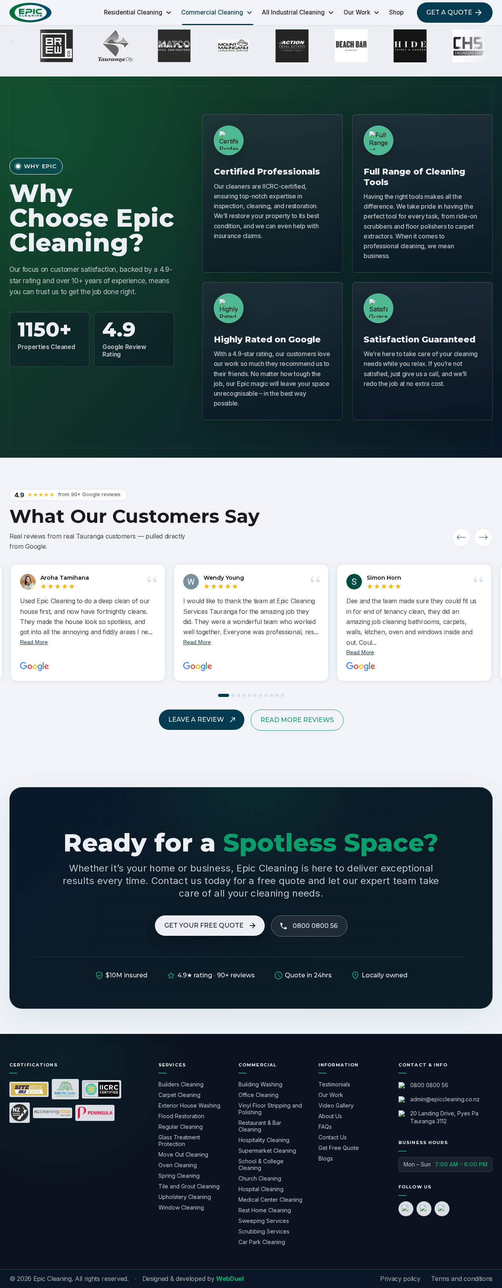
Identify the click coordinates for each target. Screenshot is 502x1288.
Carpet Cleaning (179, 1095)
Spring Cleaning (179, 1175)
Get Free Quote (338, 1147)
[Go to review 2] (233, 695)
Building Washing (260, 1084)
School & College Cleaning (261, 1164)
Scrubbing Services (263, 1231)
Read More (197, 642)
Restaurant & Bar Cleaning (259, 1126)
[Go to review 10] (276, 695)
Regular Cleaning (180, 1126)
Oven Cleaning (177, 1165)
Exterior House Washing (189, 1105)
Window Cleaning (181, 1207)
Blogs (325, 1158)
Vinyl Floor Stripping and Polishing (270, 1108)
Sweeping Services (263, 1220)
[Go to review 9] (271, 695)
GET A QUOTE (449, 12)
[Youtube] (442, 1208)
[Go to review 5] (249, 695)
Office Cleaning (258, 1095)
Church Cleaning (259, 1178)
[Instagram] (424, 1208)
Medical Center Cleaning (270, 1199)
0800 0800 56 (315, 926)
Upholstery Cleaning (184, 1196)
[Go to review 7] (260, 695)
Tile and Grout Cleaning (189, 1186)
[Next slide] (483, 537)
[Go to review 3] (238, 695)
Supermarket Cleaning (267, 1150)
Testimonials (334, 1084)
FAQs (325, 1126)
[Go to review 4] (244, 695)
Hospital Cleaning (261, 1189)
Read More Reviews (297, 720)
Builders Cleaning (181, 1084)
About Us (330, 1116)
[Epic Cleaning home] (30, 12)
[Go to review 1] (223, 695)
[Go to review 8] (265, 695)
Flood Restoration (181, 1116)
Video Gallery (336, 1105)
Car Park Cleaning (261, 1242)
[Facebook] (405, 1208)
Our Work (330, 1095)
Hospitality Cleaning (263, 1140)
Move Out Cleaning (183, 1154)
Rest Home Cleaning (264, 1210)
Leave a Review (196, 719)
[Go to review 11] (282, 695)
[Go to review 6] (254, 695)
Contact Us (332, 1137)
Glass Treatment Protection (179, 1140)
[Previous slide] (461, 537)
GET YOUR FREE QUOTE (204, 925)
